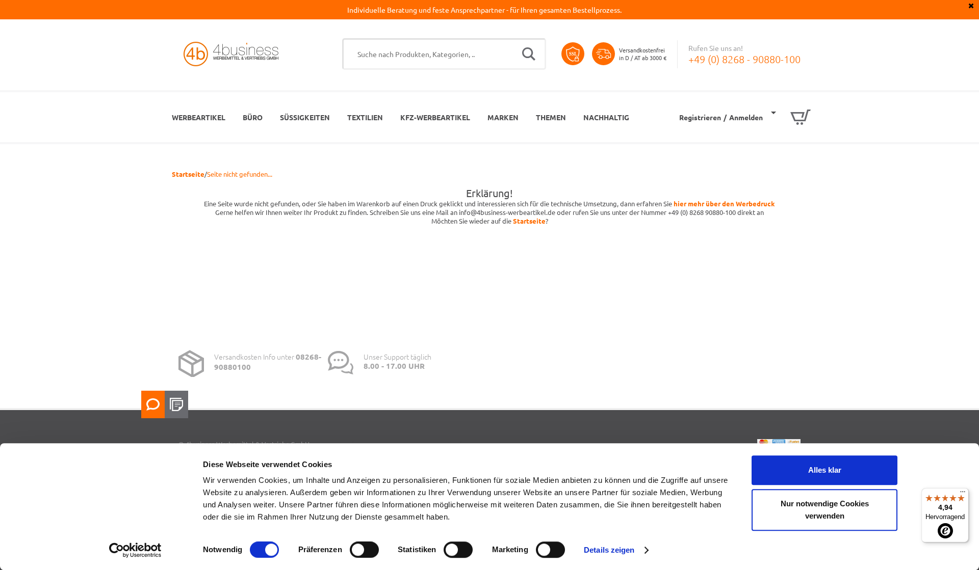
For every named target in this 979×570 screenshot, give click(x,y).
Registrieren (700, 117)
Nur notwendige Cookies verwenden (825, 509)
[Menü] (963, 494)
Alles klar (824, 470)
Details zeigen (609, 550)
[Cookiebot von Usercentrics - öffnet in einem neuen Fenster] (135, 550)
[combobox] (444, 54)
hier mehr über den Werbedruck (724, 203)
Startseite (188, 174)
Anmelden (746, 117)
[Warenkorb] (791, 117)
